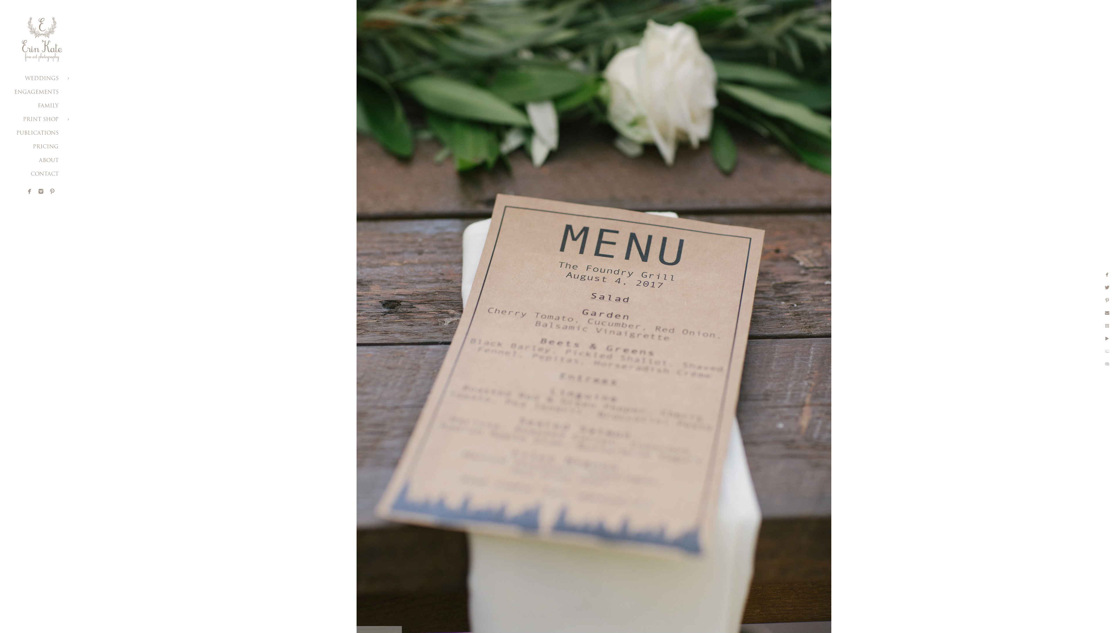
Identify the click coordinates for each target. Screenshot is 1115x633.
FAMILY (48, 106)
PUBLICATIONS (37, 133)
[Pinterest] (52, 191)
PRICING (46, 147)
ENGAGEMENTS (36, 92)
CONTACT (45, 174)
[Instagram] (41, 191)
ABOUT (49, 160)
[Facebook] (30, 191)
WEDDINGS (42, 79)
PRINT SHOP (41, 120)
